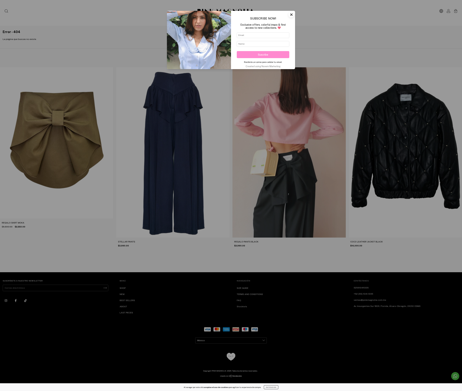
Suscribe (263, 54)
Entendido (271, 387)
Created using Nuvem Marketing (263, 66)
